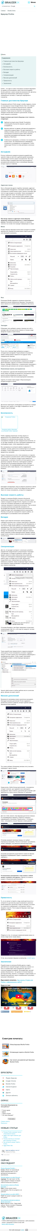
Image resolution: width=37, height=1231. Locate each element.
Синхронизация (8, 75)
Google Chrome (11, 1081)
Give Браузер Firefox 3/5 (27, 1011)
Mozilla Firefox (10, 1084)
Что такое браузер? (7, 1115)
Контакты (11, 1224)
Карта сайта (5, 1224)
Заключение (7, 83)
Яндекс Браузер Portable (8, 1168)
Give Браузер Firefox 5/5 (30, 1011)
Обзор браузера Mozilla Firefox (19, 1044)
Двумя (4, 1112)
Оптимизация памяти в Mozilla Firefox (22, 1052)
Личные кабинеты (12, 1095)
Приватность (7, 80)
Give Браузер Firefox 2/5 (26, 1011)
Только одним (6, 1110)
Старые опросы (5, 1121)
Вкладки (6, 72)
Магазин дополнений (10, 78)
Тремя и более (6, 1113)
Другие (8, 1092)
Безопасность (7, 67)
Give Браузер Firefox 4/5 (29, 1011)
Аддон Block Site (8, 1145)
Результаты (4, 1123)
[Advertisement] (18, 35)
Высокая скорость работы (11, 69)
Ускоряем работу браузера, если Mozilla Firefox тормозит (9, 430)
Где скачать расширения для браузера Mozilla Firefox (22, 1061)
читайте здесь (31, 958)
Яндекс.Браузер (11, 1078)
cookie (22, 1230)
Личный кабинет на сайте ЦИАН (10, 1194)
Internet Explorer (11, 1087)
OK (26, 1230)
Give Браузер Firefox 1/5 (24, 1011)
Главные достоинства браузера (13, 61)
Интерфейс (7, 64)
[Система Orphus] (11, 1155)
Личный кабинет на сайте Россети (10, 1177)
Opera (8, 1090)
